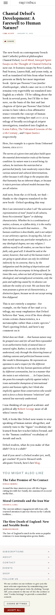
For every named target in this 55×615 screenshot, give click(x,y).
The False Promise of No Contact (25, 480)
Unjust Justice (32, 132)
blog (37, 462)
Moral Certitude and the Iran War (26, 501)
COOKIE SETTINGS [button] (17, 604)
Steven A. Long (10, 505)
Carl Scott (8, 33)
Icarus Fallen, (10, 129)
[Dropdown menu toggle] (27, 551)
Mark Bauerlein (10, 529)
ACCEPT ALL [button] (14, 610)
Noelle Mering (10, 484)
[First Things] (27, 2)
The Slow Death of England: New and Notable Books (26, 523)
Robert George (26, 408)
